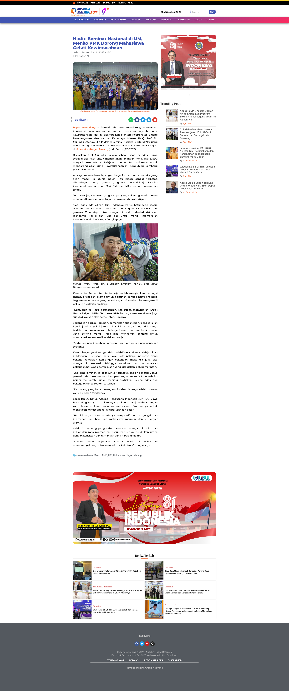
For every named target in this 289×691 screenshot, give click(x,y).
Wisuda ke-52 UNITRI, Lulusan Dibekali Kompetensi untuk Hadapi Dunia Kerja (197, 169)
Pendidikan (97, 567)
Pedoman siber (153, 660)
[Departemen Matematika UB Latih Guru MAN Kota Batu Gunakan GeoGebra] (82, 570)
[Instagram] (152, 643)
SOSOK (198, 19)
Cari (212, 12)
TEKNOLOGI (166, 19)
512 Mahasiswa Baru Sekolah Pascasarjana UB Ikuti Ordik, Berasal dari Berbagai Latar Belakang (196, 134)
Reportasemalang (84, 127)
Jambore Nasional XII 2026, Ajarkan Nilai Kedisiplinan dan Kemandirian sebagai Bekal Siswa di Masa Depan (197, 152)
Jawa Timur (174, 605)
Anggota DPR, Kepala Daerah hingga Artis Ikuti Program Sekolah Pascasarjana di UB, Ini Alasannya (198, 115)
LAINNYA (211, 19)
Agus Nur (187, 123)
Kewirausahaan (84, 455)
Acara (167, 605)
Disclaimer (175, 660)
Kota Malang (170, 567)
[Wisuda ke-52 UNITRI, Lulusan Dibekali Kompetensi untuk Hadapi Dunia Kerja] (82, 609)
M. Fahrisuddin (190, 160)
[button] (131, 119)
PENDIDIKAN (183, 19)
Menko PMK (100, 455)
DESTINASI (136, 19)
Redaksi (134, 660)
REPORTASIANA (82, 19)
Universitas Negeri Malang (92, 149)
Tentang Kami (115, 660)
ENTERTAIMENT (118, 19)
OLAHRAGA (100, 19)
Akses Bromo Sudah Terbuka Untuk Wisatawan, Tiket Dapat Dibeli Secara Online (197, 185)
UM (110, 455)
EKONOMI (150, 19)
